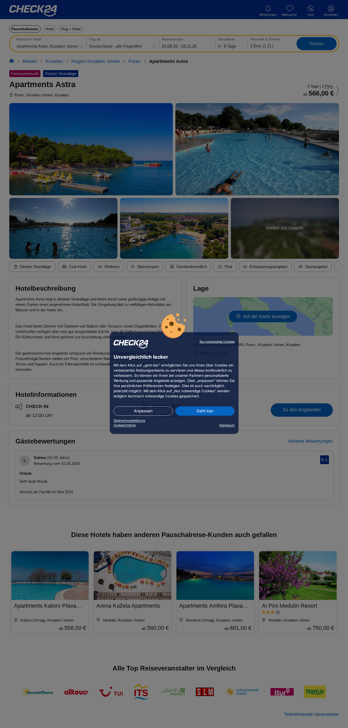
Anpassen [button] (143, 410)
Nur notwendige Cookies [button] (217, 342)
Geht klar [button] (205, 410)
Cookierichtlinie (125, 425)
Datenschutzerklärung (129, 420)
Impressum (227, 425)
